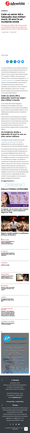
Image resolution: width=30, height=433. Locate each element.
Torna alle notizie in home (14, 184)
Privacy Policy (11, 401)
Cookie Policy (19, 401)
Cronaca (4, 11)
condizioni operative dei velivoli (10, 142)
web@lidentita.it (17, 397)
